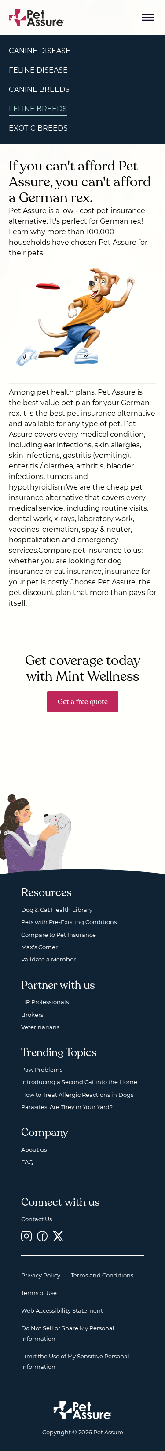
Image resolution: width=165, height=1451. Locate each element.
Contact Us (36, 1218)
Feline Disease (38, 70)
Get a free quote (83, 702)
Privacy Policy (40, 1275)
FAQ (27, 1161)
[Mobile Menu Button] (148, 17)
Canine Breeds (39, 89)
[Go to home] (36, 17)
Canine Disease (39, 51)
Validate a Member (48, 959)
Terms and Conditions (102, 1275)
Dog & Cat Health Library (56, 909)
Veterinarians (40, 1026)
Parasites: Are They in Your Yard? (67, 1106)
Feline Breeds (38, 109)
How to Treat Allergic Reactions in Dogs (77, 1094)
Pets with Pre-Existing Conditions (69, 921)
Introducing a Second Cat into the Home (79, 1081)
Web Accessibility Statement (62, 1310)
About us (34, 1149)
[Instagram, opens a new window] (26, 1236)
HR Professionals (45, 1001)
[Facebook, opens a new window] (42, 1236)
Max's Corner (39, 946)
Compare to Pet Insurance (58, 934)
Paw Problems (41, 1069)
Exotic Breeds (38, 128)
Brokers (32, 1014)
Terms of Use (39, 1292)
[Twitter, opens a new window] (58, 1236)
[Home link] (82, 1410)
